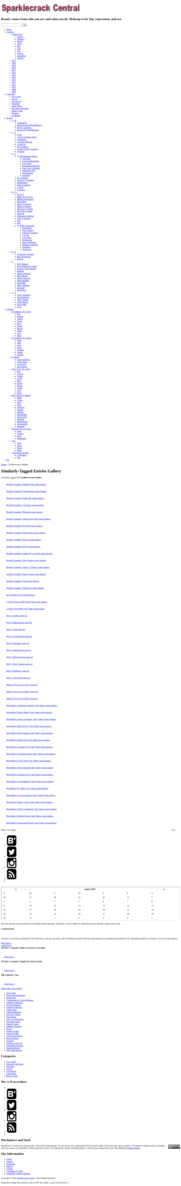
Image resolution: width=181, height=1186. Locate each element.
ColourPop (21, 139)
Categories (10, 94)
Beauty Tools (17, 111)
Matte (19, 398)
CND (19, 135)
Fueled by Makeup (14, 1007)
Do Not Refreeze (13, 1005)
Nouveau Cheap (13, 1022)
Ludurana (21, 190)
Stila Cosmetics (23, 285)
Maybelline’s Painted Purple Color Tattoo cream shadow (30, 816)
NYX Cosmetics (24, 218)
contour (20, 434)
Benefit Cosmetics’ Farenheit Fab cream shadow (26, 491)
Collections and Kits (20, 453)
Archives (10, 32)
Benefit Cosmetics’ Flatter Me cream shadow (25, 498)
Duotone (20, 419)
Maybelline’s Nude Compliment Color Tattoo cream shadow (31, 809)
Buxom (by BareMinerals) (28, 130)
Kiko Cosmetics (23, 185)
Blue (19, 324)
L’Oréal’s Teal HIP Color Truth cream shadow (25, 609)
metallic (20, 355)
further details (133, 1148)
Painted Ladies (12, 1024)
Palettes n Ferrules (14, 1026)
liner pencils (22, 367)
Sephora (20, 271)
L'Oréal (20, 187)
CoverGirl (21, 144)
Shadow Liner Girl (14, 1043)
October (20, 58)
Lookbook (16, 116)
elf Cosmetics (22, 147)
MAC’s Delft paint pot (15, 629)
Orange (20, 316)
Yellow (20, 319)
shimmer (20, 350)
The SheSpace (23, 297)
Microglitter (22, 414)
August (20, 53)
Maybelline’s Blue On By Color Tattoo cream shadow (29, 726)
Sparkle (20, 410)
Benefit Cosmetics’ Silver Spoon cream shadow (26, 560)
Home (9, 29)
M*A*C (20, 194)
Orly (19, 223)
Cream (20, 400)
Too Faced (26, 249)
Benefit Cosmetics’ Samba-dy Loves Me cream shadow (29, 553)
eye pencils (21, 364)
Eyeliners (15, 357)
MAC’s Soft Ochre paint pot (18, 678)
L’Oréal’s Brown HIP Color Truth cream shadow (26, 602)
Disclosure (10, 1164)
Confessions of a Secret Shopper (20, 1000)
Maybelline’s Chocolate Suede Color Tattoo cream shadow (31, 754)
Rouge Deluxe (12, 1038)
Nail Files (16, 104)
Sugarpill (26, 175)
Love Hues (27, 163)
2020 (14, 63)
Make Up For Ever (25, 197)
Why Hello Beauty (14, 1050)
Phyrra (9, 1029)
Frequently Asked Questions (18, 1173)
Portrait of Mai (12, 1034)
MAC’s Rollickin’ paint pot (17, 671)
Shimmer (21, 407)
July (18, 51)
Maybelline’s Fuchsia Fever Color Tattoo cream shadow (29, 774)
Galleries (10, 309)
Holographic (22, 424)
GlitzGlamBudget (13, 1012)
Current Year (17, 34)
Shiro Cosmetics (24, 273)
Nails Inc (21, 214)
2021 (14, 61)
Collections (21, 455)
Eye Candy (16, 96)
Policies (9, 1166)
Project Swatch (12, 1031)
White (19, 331)
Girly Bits (26, 159)
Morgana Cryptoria (25, 209)
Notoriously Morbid (25, 216)
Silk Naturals (22, 276)
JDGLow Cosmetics (25, 180)
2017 (14, 70)
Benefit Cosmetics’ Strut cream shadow (22, 581)
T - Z (14, 292)
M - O (14, 192)
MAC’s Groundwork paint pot (19, 636)
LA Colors (26, 237)
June (19, 49)
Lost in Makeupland (30, 161)
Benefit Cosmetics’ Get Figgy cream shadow (25, 505)
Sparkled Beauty (13, 1048)
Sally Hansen (22, 264)
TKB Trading (22, 300)
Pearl (19, 402)
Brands (9, 118)
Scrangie (10, 1041)
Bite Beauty (27, 228)
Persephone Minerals (31, 166)
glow (19, 436)
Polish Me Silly (28, 171)
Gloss (19, 446)
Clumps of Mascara (14, 1002)
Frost (19, 405)
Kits (18, 457)
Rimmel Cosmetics (30, 245)
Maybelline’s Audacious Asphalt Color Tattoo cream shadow (31, 705)
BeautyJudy (11, 998)
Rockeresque (27, 173)
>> (164, 889)
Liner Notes (17, 106)
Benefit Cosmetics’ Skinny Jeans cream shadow (26, 574)
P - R (14, 252)
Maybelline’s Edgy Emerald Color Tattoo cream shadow (29, 768)
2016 (14, 72)
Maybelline (21, 202)
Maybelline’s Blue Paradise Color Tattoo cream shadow (29, 733)
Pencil (19, 448)
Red (18, 314)
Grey (19, 333)
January (20, 37)
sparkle (20, 352)
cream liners (22, 362)
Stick (19, 443)
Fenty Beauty (28, 230)
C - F (14, 132)
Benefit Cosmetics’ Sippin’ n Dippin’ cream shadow (28, 567)
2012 (14, 82)
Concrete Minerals (24, 142)
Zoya (19, 307)
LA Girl (25, 235)
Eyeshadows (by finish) (21, 338)
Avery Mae (11, 993)
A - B (14, 120)
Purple (19, 326)
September (21, 56)
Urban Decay (22, 302)
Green (19, 321)
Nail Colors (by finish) (21, 395)
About (9, 1159)
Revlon (20, 259)
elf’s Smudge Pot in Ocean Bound (20, 595)
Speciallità (21, 283)
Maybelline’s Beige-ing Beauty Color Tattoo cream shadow (31, 719)
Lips (13, 441)
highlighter (21, 438)
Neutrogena (27, 240)
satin (19, 343)
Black (19, 336)
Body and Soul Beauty (15, 995)
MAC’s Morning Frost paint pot (19, 657)
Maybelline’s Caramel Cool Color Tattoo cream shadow (29, 747)
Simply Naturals (23, 278)
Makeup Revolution (25, 199)
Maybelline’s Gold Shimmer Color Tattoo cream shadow (30, 781)
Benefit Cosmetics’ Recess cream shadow (23, 540)
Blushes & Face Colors (21, 429)
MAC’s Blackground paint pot (19, 622)
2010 (14, 87)
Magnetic (21, 426)
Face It (14, 99)
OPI (18, 221)
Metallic (20, 412)
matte (19, 340)
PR (7, 460)
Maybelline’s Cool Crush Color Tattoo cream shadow (28, 761)
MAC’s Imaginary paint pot (17, 643)
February (21, 39)
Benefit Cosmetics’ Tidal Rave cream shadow (25, 588)
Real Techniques (29, 242)
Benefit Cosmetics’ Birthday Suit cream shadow (26, 484)
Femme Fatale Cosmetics (27, 149)
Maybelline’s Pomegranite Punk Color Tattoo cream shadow (31, 823)
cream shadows (23, 359)
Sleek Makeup (23, 281)
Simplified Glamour (14, 1046)
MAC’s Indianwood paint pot (18, 650)
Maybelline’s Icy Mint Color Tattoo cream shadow (27, 788)
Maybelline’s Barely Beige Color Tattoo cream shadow (29, 712)
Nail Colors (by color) (21, 369)
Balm (19, 450)
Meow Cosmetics (24, 204)
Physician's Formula (25, 254)
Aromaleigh (22, 123)
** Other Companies (25, 226)
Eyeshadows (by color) (21, 312)
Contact (9, 1161)
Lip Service (16, 101)
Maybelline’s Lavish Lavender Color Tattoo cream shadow (31, 795)
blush (19, 431)
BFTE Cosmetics (24, 127)
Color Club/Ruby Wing (27, 137)
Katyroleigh (11, 1017)
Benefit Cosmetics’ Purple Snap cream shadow (25, 533)
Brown (20, 328)
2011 (14, 84)
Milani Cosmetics (24, 206)
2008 (14, 92)
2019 (14, 65)
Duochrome (22, 417)
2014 (14, 77)
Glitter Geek (11, 1010)
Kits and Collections (20, 108)
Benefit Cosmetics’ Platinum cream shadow (24, 512)
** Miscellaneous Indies (27, 156)
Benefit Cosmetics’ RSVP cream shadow (23, 547)
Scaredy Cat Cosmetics (26, 269)
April (19, 44)
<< (15, 889)
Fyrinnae (20, 151)
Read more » (6, 943)
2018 (14, 68)
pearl (19, 345)
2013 (14, 80)
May (19, 46)
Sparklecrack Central (25, 1178)
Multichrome (22, 422)
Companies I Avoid (14, 1171)
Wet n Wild (21, 304)
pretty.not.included (14, 1036)
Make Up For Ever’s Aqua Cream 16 (21, 685)
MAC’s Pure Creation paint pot (19, 664)
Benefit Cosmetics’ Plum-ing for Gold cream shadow (28, 519)
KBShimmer (22, 182)
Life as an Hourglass (15, 1019)
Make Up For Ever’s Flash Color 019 (22, 692)
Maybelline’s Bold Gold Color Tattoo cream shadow (28, 740)
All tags (9, 1169)
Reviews (15, 113)
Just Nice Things (13, 1014)
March (19, 41)
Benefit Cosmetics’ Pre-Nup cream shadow (24, 526)
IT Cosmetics (22, 178)
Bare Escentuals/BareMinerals (29, 125)
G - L (14, 154)
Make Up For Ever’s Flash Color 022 (22, 698)
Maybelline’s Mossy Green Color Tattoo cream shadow (29, 802)
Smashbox (26, 247)
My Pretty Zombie (24, 211)
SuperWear (21, 290)
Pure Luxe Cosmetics (31, 168)
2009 (14, 89)
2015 (14, 75)
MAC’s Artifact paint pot (16, 616)
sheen (19, 347)
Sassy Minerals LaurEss (27, 266)
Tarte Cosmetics (23, 295)
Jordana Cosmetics (30, 233)
